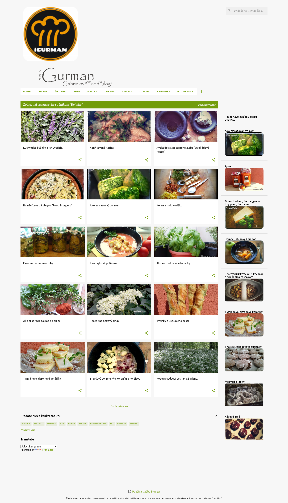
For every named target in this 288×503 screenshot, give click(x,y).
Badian (71, 424)
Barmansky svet (98, 424)
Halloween (163, 91)
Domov (27, 91)
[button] (80, 160)
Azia (62, 424)
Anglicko (38, 424)
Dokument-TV (185, 91)
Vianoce (92, 91)
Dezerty (127, 91)
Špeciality (61, 91)
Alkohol (26, 424)
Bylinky (43, 91)
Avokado (51, 424)
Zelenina (109, 91)
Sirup (77, 91)
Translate (47, 449)
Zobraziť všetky (207, 105)
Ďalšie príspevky (119, 407)
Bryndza (121, 424)
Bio (111, 424)
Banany (82, 424)
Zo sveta (144, 91)
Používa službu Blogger (146, 491)
